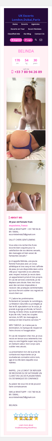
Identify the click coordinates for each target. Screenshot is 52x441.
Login (29, 40)
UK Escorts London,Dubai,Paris (26, 18)
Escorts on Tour (18, 29)
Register (17, 40)
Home (15, 24)
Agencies (35, 24)
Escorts (24, 24)
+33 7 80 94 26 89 (28, 72)
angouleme (14, 225)
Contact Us (39, 34)
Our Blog (27, 34)
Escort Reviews (34, 29)
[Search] (36, 40)
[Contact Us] (41, 40)
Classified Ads (14, 34)
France (24, 225)
